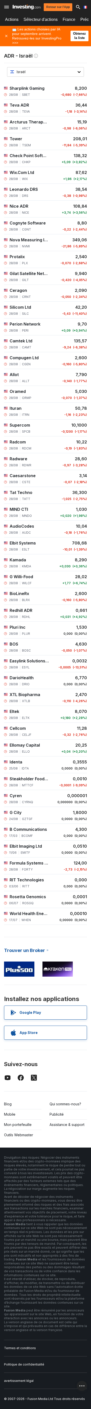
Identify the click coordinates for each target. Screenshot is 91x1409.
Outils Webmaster (18, 1135)
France (69, 19)
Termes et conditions (20, 1348)
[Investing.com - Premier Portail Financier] (27, 7)
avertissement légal (19, 1381)
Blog (8, 1104)
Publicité (57, 1114)
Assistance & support (67, 1124)
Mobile (9, 1114)
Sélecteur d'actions (41, 19)
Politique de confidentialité (24, 1364)
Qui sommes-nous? (65, 1104)
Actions (11, 19)
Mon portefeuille (18, 1124)
